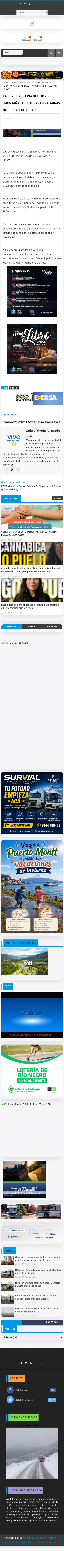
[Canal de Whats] (35, 1361)
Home (6, 82)
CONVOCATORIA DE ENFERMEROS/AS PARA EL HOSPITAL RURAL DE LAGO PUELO (29, 533)
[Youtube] (33, 2)
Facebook (52, 1322)
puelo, (9, 118)
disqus (31, 626)
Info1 (10, 545)
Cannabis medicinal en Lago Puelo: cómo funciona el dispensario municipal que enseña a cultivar (30, 570)
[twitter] (24, 3)
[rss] (42, 3)
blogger (11, 626)
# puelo (13, 387)
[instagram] (29, 3)
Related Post (11, 498)
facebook (52, 626)
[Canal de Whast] (38, 2)
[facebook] (20, 3)
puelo (14, 82)
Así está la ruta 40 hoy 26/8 (21, 1425)
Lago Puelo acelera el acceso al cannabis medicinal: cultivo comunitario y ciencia (30, 607)
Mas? (58, 498)
